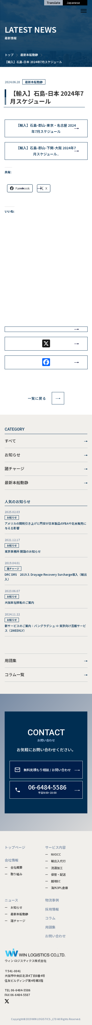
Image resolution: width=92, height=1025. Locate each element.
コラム (50, 918)
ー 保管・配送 (55, 874)
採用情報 (52, 909)
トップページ (15, 847)
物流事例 (52, 900)
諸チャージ (14, 468)
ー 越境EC (53, 881)
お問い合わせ (55, 935)
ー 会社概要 (13, 867)
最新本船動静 (29, 55)
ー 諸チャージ (15, 920)
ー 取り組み (13, 874)
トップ (9, 55)
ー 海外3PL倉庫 (56, 888)
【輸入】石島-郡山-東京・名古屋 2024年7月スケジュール (46, 128)
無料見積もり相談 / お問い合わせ (47, 769)
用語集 (10, 660)
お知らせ (12, 455)
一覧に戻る (37, 398)
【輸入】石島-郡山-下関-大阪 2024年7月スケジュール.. (46, 150)
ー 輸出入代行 (55, 861)
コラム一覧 (14, 674)
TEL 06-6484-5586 (17, 990)
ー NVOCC (53, 854)
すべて (10, 441)
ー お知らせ (13, 907)
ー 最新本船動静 (16, 914)
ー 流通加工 (54, 868)
